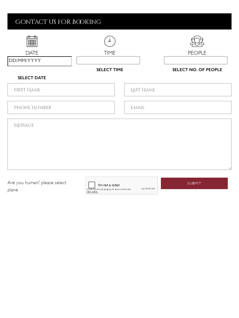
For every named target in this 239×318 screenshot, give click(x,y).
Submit (194, 183)
